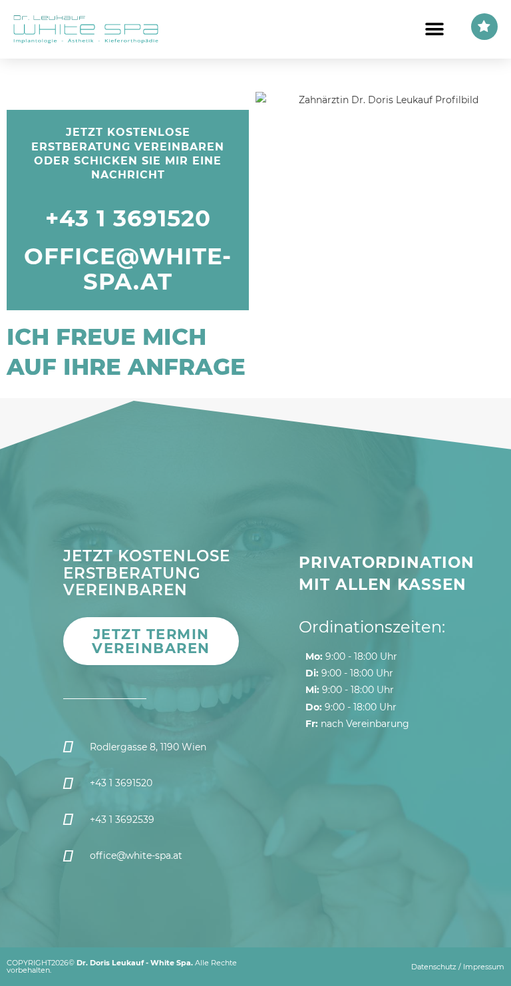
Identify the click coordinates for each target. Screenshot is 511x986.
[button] (434, 30)
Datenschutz (433, 966)
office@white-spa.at (128, 269)
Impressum (483, 966)
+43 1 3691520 (128, 218)
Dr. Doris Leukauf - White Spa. (135, 962)
